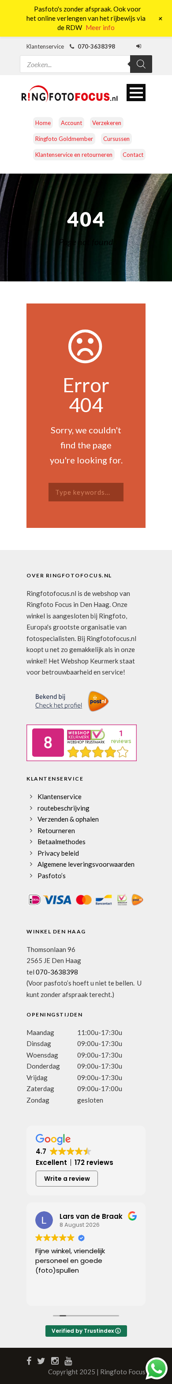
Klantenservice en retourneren (73, 154)
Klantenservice (59, 796)
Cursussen (116, 138)
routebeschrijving (63, 808)
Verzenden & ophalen (68, 819)
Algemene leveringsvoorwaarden (86, 864)
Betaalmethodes (61, 842)
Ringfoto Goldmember (64, 138)
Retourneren (56, 830)
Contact (133, 154)
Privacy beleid (58, 853)
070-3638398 (57, 972)
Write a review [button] (67, 1178)
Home (43, 122)
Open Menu (136, 92)
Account (71, 122)
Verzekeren (106, 122)
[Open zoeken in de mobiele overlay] (86, 58)
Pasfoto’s (51, 876)
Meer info (100, 27)
